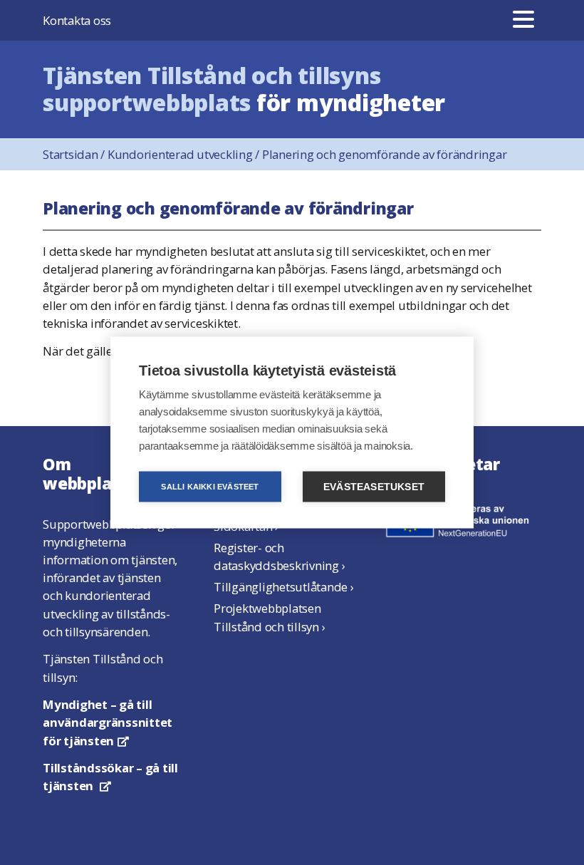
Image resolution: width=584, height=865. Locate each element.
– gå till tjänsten (110, 777)
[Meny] (523, 20)
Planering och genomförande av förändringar (384, 154)
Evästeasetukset (373, 487)
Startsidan (75, 154)
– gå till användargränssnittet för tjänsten (107, 722)
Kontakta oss (77, 20)
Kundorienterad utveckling (185, 154)
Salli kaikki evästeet (210, 486)
